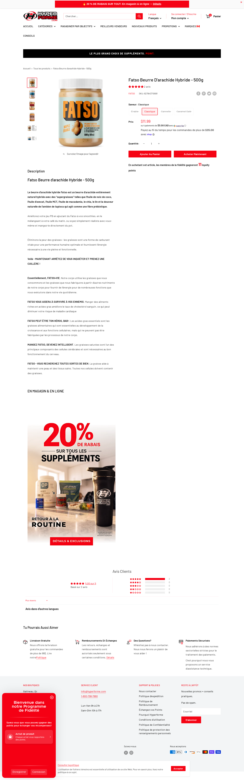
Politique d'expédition (151, 696)
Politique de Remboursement (148, 703)
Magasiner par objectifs (76, 26)
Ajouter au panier (150, 154)
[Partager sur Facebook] (198, 93)
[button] (136, 86)
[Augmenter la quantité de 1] (159, 144)
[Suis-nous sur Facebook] (126, 752)
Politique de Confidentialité (154, 724)
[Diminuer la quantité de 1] (144, 144)
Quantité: (133, 143)
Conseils (29, 35)
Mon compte (179, 18)
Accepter (178, 768)
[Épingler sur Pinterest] (204, 93)
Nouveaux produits (144, 26)
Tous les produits (41, 68)
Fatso (131, 93)
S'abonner (191, 719)
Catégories (45, 26)
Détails (157, 4)
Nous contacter (147, 691)
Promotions (169, 26)
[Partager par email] (214, 93)
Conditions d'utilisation (152, 719)
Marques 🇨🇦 (192, 26)
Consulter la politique (68, 765)
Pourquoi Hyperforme (151, 714)
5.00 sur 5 (90, 583)
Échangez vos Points (150, 709)
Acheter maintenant (195, 154)
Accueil (28, 26)
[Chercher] (139, 16)
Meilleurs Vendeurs (113, 26)
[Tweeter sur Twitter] (209, 93)
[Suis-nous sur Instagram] (131, 752)
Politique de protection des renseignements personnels (155, 731)
